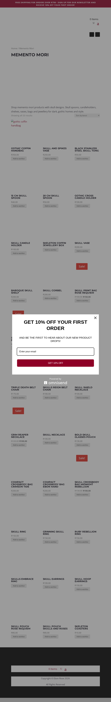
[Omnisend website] (55, 381)
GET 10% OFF (55, 363)
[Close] (95, 317)
